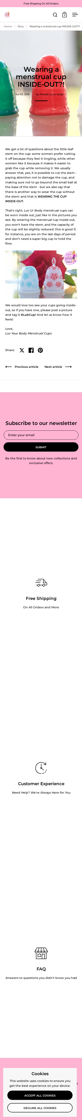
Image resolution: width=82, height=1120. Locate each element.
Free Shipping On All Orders (41, 3)
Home (8, 26)
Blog (21, 26)
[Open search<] (55, 14)
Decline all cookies (40, 1108)
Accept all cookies (40, 1095)
